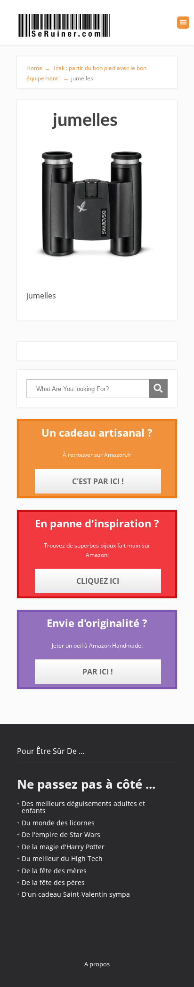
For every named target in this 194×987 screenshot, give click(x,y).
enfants (34, 810)
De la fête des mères (54, 870)
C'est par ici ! (98, 481)
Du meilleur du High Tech (62, 858)
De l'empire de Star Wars (61, 834)
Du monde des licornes (58, 822)
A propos (97, 964)
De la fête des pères (53, 882)
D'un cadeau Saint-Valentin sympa (76, 894)
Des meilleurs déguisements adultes (79, 803)
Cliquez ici (97, 581)
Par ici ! (97, 671)
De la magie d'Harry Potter (63, 846)
